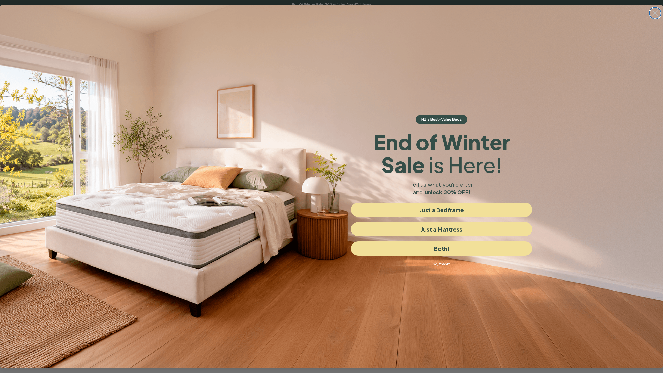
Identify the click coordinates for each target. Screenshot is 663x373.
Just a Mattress (441, 229)
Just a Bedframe (442, 209)
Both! (442, 248)
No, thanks (442, 264)
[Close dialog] (655, 13)
